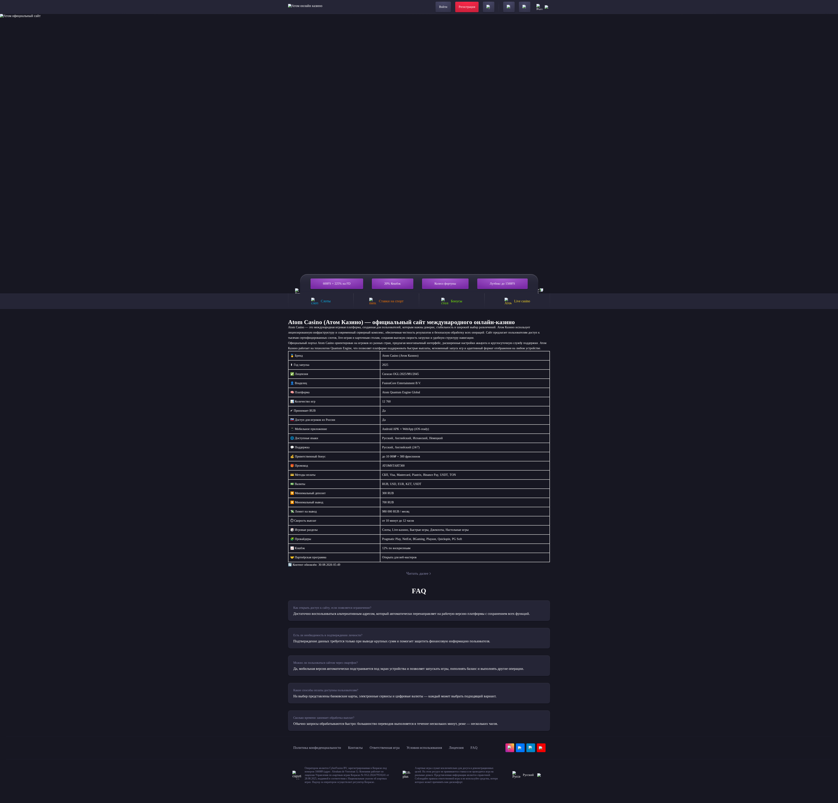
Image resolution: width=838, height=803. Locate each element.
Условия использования (424, 748)
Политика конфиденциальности (317, 748)
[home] (305, 7)
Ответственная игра (385, 748)
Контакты (355, 748)
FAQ (474, 748)
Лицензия (456, 748)
